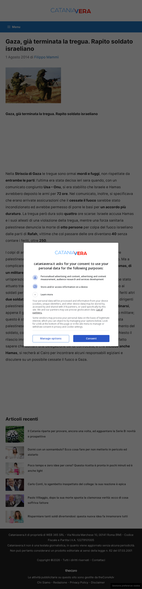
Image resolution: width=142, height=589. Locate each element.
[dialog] (71, 294)
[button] (71, 294)
